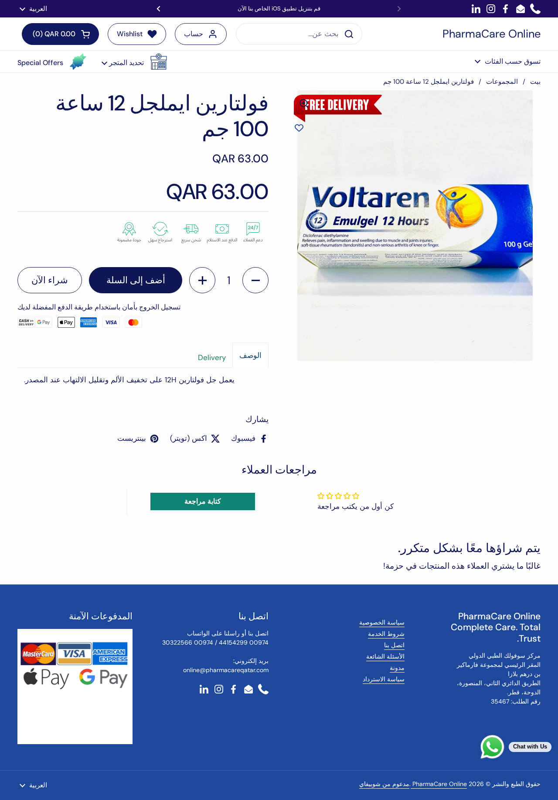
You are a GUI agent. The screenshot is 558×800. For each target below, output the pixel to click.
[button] (134, 61)
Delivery (212, 357)
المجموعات (502, 81)
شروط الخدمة (386, 634)
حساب (193, 33)
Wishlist (130, 33)
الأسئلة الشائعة (385, 656)
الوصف (250, 355)
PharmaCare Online (491, 34)
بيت (535, 81)
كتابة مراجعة (202, 501)
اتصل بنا (394, 645)
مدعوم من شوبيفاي (384, 784)
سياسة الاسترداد (384, 679)
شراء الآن (49, 280)
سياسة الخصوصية (382, 622)
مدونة (397, 668)
